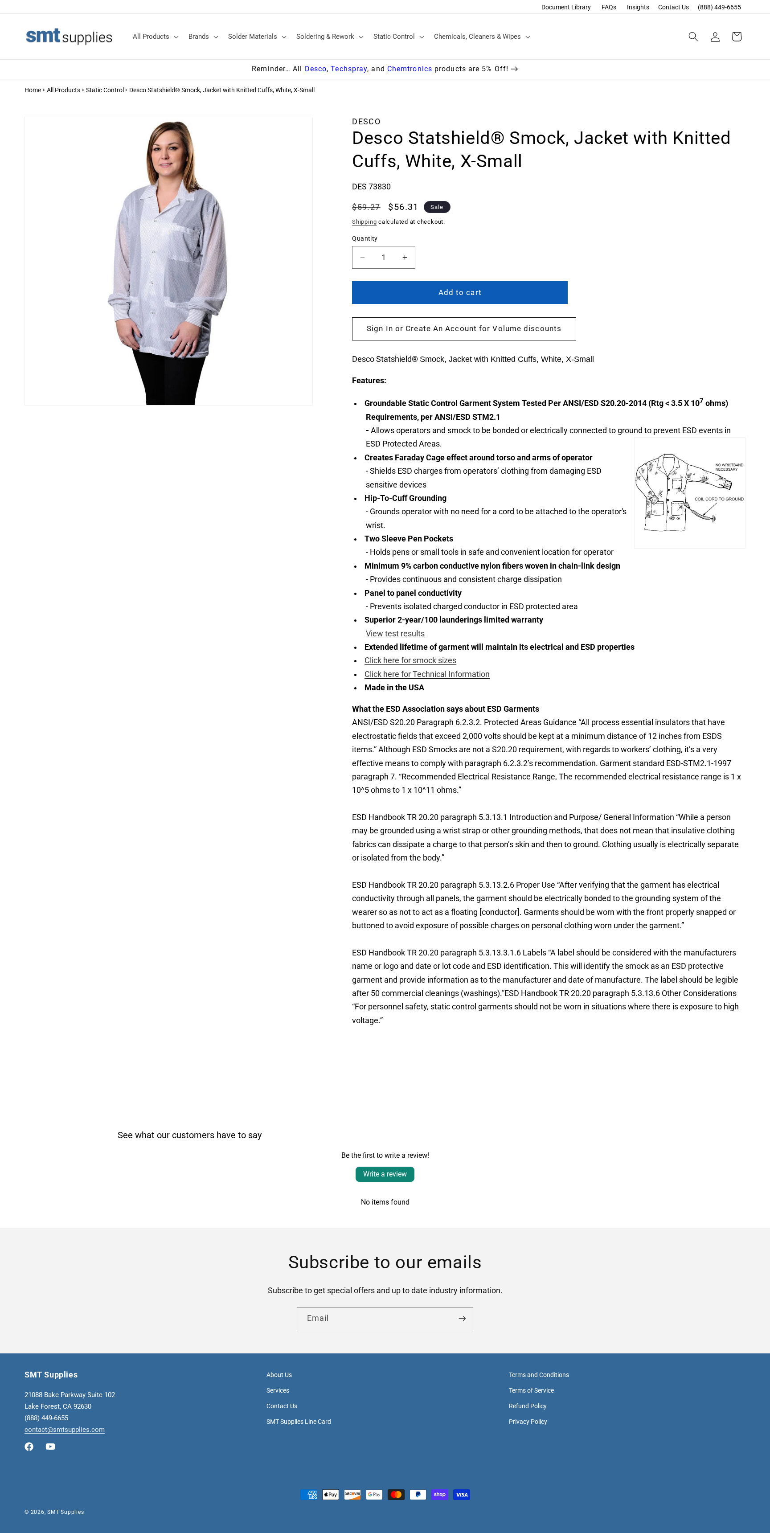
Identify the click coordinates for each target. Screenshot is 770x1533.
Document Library (566, 7)
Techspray (349, 69)
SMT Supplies (65, 1512)
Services (277, 1390)
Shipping (364, 221)
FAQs (609, 7)
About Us (279, 1374)
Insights (638, 7)
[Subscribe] (462, 1318)
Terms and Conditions (539, 1374)
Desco (316, 69)
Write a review (385, 1174)
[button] (155, 36)
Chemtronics (409, 69)
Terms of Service (531, 1390)
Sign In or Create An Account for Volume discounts (464, 328)
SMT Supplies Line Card (298, 1421)
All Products (63, 90)
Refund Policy (528, 1406)
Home (33, 90)
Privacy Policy (528, 1421)
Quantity (365, 238)
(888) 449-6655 (719, 7)
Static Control (105, 90)
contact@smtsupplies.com (65, 1430)
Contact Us (673, 7)
